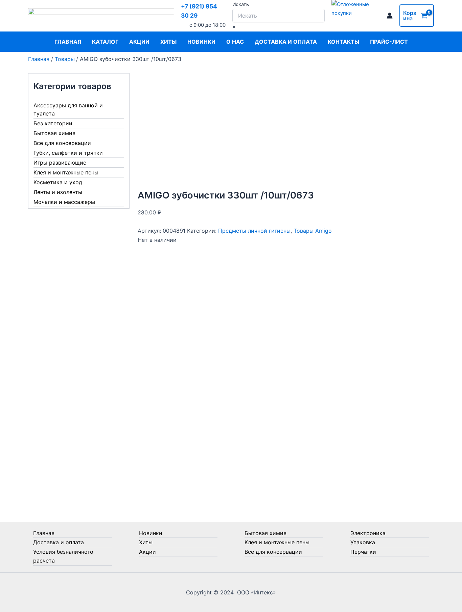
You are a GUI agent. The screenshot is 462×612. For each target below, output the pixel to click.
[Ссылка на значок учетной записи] (390, 16)
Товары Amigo (313, 230)
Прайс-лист (389, 41)
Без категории (52, 123)
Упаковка (362, 542)
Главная (67, 41)
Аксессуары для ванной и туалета (68, 109)
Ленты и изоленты (57, 192)
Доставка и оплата (286, 41)
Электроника (368, 533)
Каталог (105, 41)
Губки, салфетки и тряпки (68, 152)
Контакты (343, 41)
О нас (235, 41)
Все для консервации (62, 143)
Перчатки (363, 551)
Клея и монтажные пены (65, 172)
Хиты (168, 41)
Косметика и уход (57, 182)
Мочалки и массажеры (64, 201)
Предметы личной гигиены (254, 230)
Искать (240, 4)
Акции (139, 41)
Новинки (201, 41)
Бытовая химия (54, 133)
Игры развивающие (59, 162)
